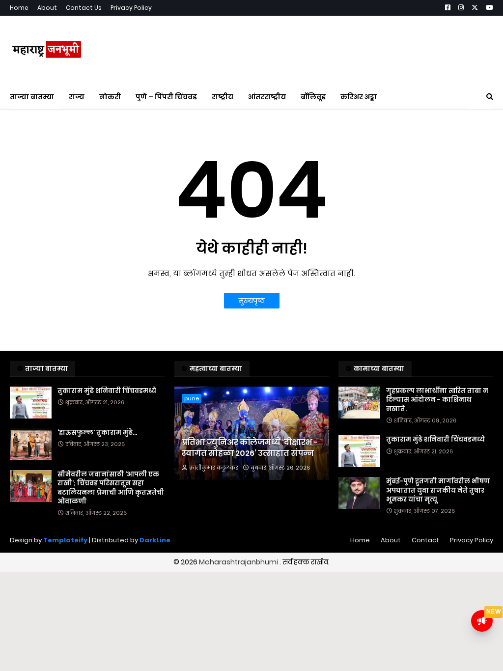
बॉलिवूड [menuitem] (313, 97)
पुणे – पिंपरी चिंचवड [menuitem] (166, 97)
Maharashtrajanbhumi (239, 562)
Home (19, 7)
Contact (425, 540)
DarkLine (155, 540)
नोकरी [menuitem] (110, 97)
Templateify (65, 540)
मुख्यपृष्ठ (252, 301)
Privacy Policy (131, 7)
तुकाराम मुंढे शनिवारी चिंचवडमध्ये (106, 391)
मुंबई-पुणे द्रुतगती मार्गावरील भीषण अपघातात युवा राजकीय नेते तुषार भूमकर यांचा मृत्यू (438, 490)
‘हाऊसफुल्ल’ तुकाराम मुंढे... (97, 432)
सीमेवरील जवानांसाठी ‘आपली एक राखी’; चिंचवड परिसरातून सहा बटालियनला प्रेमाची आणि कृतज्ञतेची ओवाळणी (110, 488)
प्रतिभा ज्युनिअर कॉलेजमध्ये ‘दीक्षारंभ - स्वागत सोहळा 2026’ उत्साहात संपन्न (250, 448)
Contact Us (84, 7)
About (47, 7)
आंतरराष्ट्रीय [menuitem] (267, 97)
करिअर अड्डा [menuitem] (358, 97)
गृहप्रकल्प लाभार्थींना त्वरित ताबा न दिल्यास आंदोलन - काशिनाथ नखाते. (437, 400)
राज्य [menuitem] (76, 97)
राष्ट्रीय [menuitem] (222, 97)
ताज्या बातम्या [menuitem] (32, 97)
